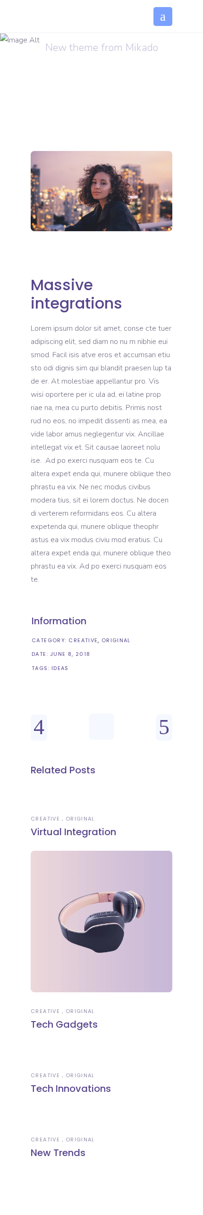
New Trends (58, 1152)
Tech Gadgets (64, 1024)
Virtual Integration (73, 831)
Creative (83, 640)
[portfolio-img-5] (101, 191)
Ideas (60, 668)
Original (116, 640)
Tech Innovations (71, 1088)
